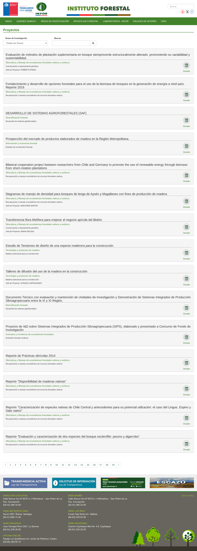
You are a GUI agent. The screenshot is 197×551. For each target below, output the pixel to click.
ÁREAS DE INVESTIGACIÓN (55, 21)
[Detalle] (186, 65)
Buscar (57, 38)
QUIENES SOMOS (26, 21)
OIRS (163, 21)
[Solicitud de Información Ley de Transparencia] (74, 482)
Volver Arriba (188, 495)
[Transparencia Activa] (25, 482)
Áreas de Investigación (16, 38)
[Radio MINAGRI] (123, 482)
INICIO (8, 21)
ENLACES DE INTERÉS (144, 21)
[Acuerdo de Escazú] (172, 482)
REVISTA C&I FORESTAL (86, 21)
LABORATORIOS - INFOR (116, 21)
